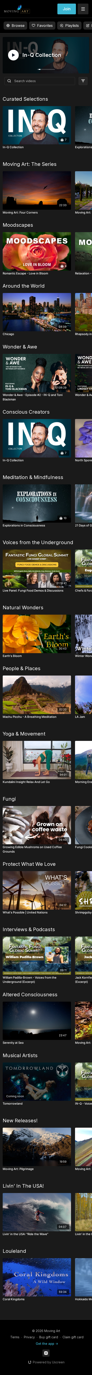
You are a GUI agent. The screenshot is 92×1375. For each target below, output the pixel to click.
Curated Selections (25, 99)
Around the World (24, 286)
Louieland (14, 1251)
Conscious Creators (26, 412)
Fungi (9, 799)
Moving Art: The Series (29, 164)
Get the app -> (47, 1343)
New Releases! (20, 1120)
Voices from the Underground (38, 542)
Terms (14, 1337)
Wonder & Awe (20, 347)
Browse (18, 25)
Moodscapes (18, 225)
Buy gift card (48, 1337)
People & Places (21, 668)
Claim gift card (73, 1337)
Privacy (29, 1337)
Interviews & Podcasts (29, 929)
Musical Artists (20, 1055)
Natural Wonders (23, 607)
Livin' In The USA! (23, 1186)
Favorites (45, 25)
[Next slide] (78, 676)
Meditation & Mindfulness (33, 477)
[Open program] (46, 55)
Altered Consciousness (30, 994)
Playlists (72, 25)
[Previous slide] (14, 676)
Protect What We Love (29, 864)
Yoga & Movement (24, 734)
